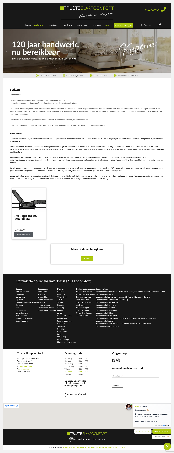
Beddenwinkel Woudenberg (107, 326)
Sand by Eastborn (64, 321)
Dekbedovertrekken (46, 307)
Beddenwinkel (102, 289)
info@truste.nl (25, 369)
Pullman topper (82, 307)
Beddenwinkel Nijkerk (105, 313)
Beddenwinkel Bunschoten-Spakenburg (112, 299)
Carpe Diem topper (84, 313)
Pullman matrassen (84, 291)
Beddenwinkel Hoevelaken (107, 302)
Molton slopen (44, 305)
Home (28, 25)
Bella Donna (62, 331)
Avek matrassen (82, 299)
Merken (53, 25)
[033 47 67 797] (163, 9)
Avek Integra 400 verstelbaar (26, 217)
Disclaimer (66, 447)
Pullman (60, 291)
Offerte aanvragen (123, 25)
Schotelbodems (22, 321)
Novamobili (62, 318)
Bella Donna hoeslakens (47, 310)
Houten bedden (22, 291)
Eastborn (61, 294)
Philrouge (61, 329)
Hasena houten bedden (66, 342)
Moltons (41, 294)
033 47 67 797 (152, 10)
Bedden (19, 289)
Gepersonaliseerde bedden (27, 302)
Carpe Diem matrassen (85, 294)
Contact (97, 25)
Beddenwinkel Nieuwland (106, 310)
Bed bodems (21, 310)
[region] (87, 50)
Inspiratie (67, 25)
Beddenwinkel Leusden (105, 307)
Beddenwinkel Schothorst (106, 315)
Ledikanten (20, 294)
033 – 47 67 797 (25, 366)
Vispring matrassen (84, 302)
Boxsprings (20, 297)
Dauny (60, 310)
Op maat (19, 299)
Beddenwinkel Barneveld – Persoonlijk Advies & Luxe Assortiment (123, 297)
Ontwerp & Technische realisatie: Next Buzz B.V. (107, 447)
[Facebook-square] (114, 360)
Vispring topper (82, 310)
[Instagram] (118, 360)
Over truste (81, 25)
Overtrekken (43, 297)
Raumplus (61, 323)
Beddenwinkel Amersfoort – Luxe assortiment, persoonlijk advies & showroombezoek (130, 291)
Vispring (60, 307)
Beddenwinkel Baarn (104, 294)
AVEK (59, 299)
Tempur (60, 302)
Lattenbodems (22, 313)
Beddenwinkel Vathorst (105, 321)
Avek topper (81, 305)
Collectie (38, 25)
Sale (107, 25)
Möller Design (63, 339)
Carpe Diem (62, 297)
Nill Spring (61, 337)
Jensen (60, 313)
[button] (87, 50)
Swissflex (61, 326)
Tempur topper (82, 315)
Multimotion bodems (24, 318)
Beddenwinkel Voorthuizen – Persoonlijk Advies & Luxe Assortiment (124, 323)
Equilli (59, 334)
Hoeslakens (42, 291)
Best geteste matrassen (86, 289)
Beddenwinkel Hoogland (106, 305)
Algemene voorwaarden (80, 447)
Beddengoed (43, 289)
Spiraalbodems (22, 315)
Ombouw (20, 305)
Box (17, 307)
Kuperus (60, 305)
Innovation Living (64, 315)
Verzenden (117, 386)
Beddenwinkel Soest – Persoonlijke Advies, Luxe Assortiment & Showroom (126, 318)
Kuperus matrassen (84, 297)
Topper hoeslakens (45, 299)
